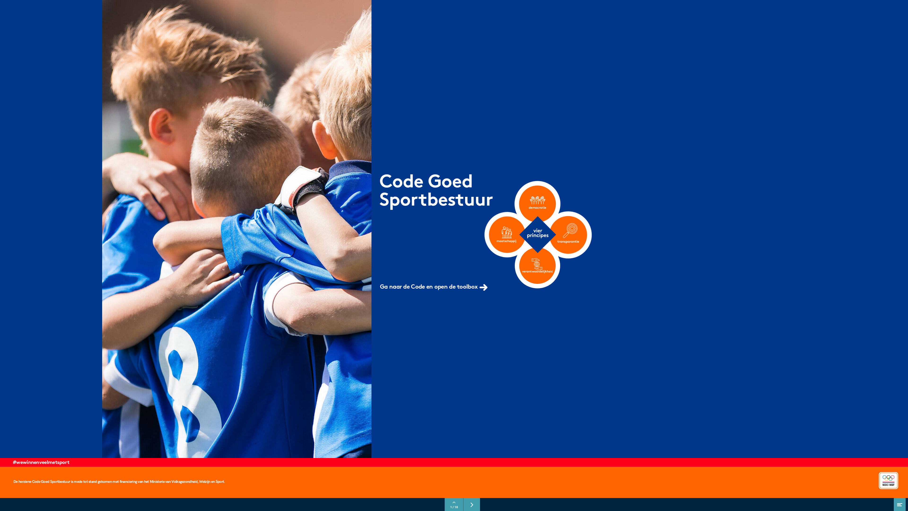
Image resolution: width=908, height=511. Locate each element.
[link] (435, 289)
